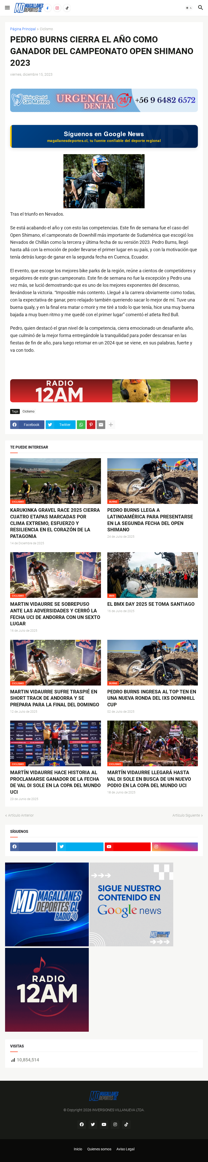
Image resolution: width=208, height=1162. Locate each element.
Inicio (78, 1149)
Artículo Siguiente (186, 815)
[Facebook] (47, 8)
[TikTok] (67, 8)
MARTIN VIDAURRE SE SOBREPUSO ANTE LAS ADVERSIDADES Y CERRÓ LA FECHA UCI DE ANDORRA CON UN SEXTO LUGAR (55, 614)
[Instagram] (57, 8)
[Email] (101, 424)
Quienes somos (99, 1149)
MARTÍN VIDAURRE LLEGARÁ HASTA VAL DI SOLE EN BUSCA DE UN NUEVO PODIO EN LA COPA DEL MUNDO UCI (149, 779)
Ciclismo (46, 29)
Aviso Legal (125, 1149)
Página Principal (23, 29)
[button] (7, 8)
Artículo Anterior (21, 815)
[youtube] (128, 846)
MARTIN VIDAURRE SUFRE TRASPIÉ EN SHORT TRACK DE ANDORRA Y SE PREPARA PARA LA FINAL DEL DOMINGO (54, 698)
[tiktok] (126, 1124)
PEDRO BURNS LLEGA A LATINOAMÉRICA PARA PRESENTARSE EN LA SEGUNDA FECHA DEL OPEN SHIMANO (150, 520)
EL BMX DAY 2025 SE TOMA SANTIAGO (151, 604)
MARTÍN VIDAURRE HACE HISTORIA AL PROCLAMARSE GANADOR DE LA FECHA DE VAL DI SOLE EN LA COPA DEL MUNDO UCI (55, 782)
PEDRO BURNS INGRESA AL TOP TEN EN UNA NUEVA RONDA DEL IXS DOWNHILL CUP (151, 698)
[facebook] (33, 846)
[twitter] (80, 846)
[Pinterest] (91, 424)
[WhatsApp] (81, 424)
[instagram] (175, 846)
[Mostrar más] (111, 424)
